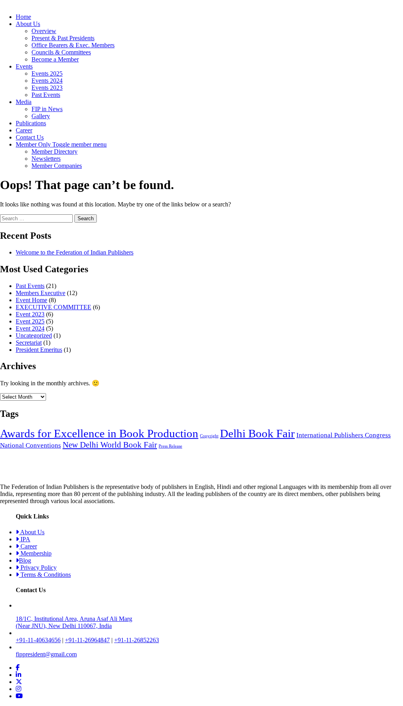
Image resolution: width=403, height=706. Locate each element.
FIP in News (47, 109)
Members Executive (40, 293)
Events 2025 (47, 73)
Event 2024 (30, 328)
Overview (43, 31)
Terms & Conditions (45, 574)
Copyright (209, 436)
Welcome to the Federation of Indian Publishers (74, 252)
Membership (35, 553)
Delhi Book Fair (257, 433)
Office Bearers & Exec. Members (73, 45)
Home (23, 16)
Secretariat (29, 342)
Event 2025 (30, 321)
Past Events (45, 94)
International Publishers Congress (343, 435)
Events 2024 (47, 80)
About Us (31, 532)
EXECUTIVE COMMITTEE (53, 307)
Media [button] (23, 101)
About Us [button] (28, 23)
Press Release (170, 446)
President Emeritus (39, 349)
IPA (24, 539)
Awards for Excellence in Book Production (99, 433)
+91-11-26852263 (136, 640)
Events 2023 (47, 87)
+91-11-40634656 (38, 640)
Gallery (40, 116)
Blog (25, 560)
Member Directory (54, 151)
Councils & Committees (61, 52)
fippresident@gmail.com (46, 654)
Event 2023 (30, 314)
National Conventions (30, 445)
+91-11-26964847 (87, 640)
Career (24, 130)
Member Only (34, 144)
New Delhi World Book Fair (110, 445)
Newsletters (46, 158)
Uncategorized (34, 335)
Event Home (31, 300)
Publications (31, 123)
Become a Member (55, 59)
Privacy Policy (38, 567)
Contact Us (30, 137)
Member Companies (56, 165)
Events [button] (24, 66)
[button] (79, 144)
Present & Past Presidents (62, 38)
